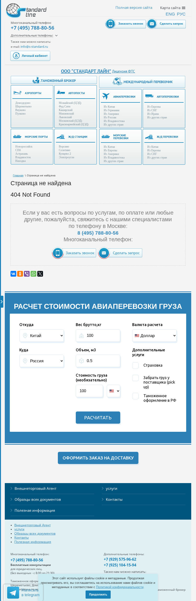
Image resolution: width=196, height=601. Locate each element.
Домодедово (22, 103)
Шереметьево (23, 106)
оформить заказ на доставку (98, 457)
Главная (18, 175)
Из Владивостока (114, 121)
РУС (181, 14)
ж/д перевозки (167, 136)
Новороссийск (24, 146)
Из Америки (111, 114)
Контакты (114, 499)
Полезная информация (35, 510)
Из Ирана (153, 114)
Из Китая (109, 106)
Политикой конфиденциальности (119, 587)
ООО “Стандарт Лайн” (86, 71)
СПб (18, 150)
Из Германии (111, 110)
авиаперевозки (124, 96)
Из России (110, 117)
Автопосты (76, 93)
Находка (20, 161)
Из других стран (113, 124)
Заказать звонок (130, 23)
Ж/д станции (77, 136)
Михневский (66, 113)
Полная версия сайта (133, 7)
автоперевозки (168, 96)
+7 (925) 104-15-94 (120, 565)
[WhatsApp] (33, 274)
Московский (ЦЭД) (70, 120)
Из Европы (154, 106)
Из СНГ (152, 110)
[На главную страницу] (21, 7)
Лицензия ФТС (123, 71)
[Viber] (27, 274)
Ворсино (64, 146)
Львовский (65, 117)
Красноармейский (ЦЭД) (73, 124)
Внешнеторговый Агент (35, 488)
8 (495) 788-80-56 (98, 233)
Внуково (20, 110)
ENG (170, 14)
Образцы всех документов (38, 499)
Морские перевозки (120, 136)
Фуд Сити (64, 106)
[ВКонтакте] (13, 274)
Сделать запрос (171, 23)
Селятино (64, 150)
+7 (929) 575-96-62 (120, 559)
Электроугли (66, 157)
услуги (111, 488)
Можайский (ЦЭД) (70, 103)
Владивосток (23, 157)
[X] (40, 274)
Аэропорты (33, 93)
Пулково (20, 113)
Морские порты (36, 136)
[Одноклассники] (20, 274)
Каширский (65, 110)
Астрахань (21, 153)
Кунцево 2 (65, 153)
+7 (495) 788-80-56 (32, 27)
